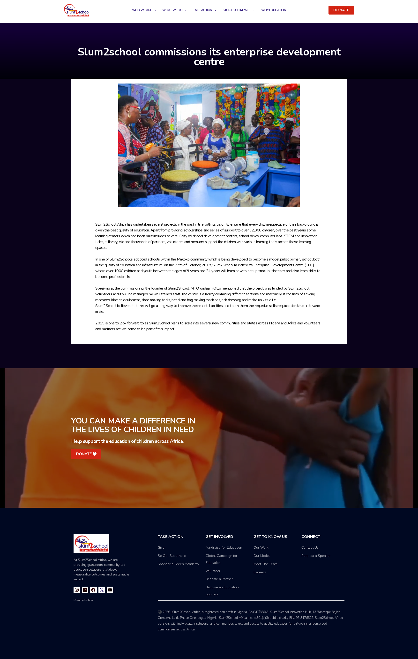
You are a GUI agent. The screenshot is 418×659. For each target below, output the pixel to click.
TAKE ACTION (202, 10)
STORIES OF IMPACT (237, 10)
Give (161, 547)
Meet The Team (265, 564)
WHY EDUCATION (273, 10)
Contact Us (310, 547)
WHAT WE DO (172, 10)
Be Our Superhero (172, 555)
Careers (260, 572)
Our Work (261, 547)
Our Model (262, 555)
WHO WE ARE (142, 10)
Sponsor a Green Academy (178, 564)
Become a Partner (219, 579)
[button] (341, 10)
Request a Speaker (316, 555)
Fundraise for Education (224, 547)
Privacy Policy (83, 600)
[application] (154, 10)
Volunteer (213, 571)
